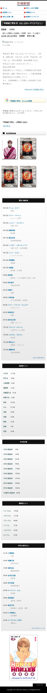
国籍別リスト (30, 12)
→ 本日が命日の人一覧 (37, 628)
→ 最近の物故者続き (38, 358)
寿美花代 (11, 312)
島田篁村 (11, 598)
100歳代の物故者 (9, 493)
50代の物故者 (8, 469)
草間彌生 (12, 260)
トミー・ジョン (14, 253)
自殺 (4, 417)
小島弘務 (11, 297)
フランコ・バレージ (16, 327)
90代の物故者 (8, 488)
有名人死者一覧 (8, 17)
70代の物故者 (8, 478)
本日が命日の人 (23, 545)
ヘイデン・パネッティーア (18, 245)
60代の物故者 (8, 473)
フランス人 (7, 520)
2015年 (3, 36)
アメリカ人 (7, 511)
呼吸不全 (6, 397)
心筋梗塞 (6, 383)
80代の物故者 (8, 483)
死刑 (4, 431)
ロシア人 (6, 535)
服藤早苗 (12, 350)
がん (4, 407)
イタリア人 (7, 530)
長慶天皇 (11, 560)
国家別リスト (23, 503)
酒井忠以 (11, 568)
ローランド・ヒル (14, 590)
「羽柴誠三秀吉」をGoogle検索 (20, 101)
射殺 (4, 426)
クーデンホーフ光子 (15, 620)
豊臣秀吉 (6, 126)
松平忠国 (11, 583)
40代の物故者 (8, 464)
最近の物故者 (23, 200)
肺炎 (4, 402)
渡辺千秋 (11, 605)
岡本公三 (12, 342)
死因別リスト (7, 12)
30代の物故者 (8, 459)
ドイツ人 (6, 525)
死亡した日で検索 (32, 8)
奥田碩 (10, 275)
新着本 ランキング (32, 17)
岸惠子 (10, 290)
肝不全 (5, 378)
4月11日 (10, 36)
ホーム (5, 8)
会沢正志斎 (12, 575)
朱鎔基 (11, 267)
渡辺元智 (12, 238)
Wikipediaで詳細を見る (34, 90)
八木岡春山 (12, 613)
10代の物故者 (8, 449)
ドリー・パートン (15, 215)
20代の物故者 (8, 454)
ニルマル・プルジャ (16, 335)
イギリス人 (7, 516)
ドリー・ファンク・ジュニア (18, 305)
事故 (4, 422)
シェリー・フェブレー (16, 223)
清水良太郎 (12, 320)
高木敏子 (11, 282)
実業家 (3, 29)
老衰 (4, 412)
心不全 (5, 373)
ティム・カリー (14, 208)
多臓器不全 (7, 393)
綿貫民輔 (12, 230)
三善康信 (11, 553)
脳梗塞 (5, 388)
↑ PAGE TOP (39, 685)
